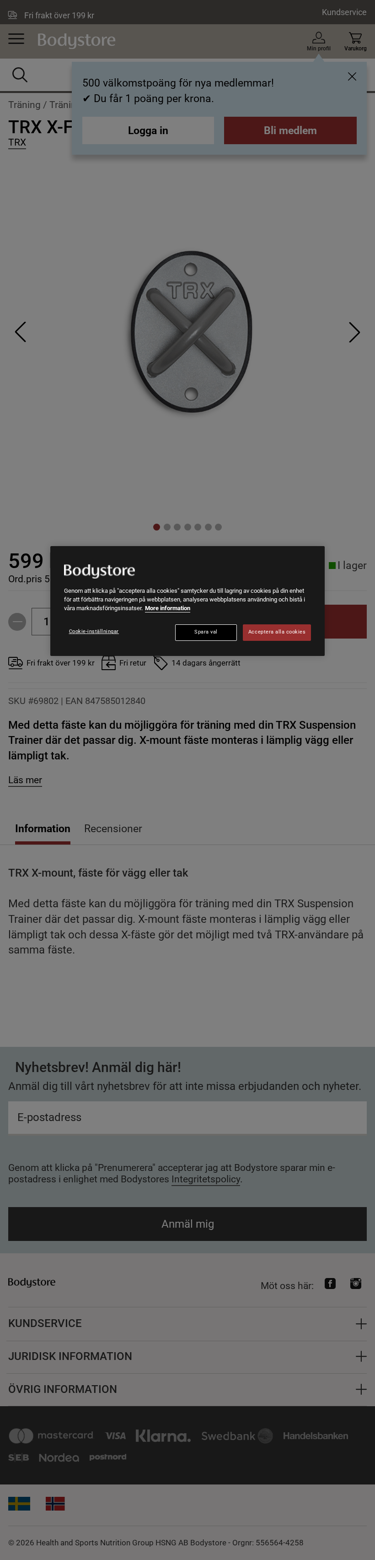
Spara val (206, 632)
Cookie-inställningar (94, 631)
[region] (187, 601)
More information (167, 608)
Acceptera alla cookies (277, 632)
